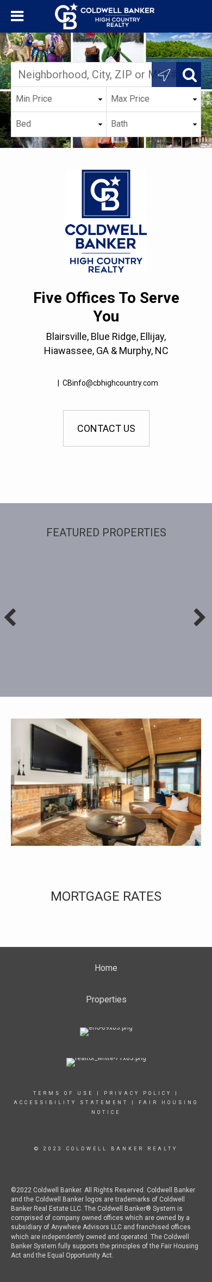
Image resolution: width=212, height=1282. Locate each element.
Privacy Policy (138, 1093)
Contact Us (106, 428)
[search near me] (164, 74)
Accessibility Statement (71, 1102)
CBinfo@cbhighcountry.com (110, 383)
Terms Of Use (63, 1093)
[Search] (188, 74)
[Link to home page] (106, 16)
